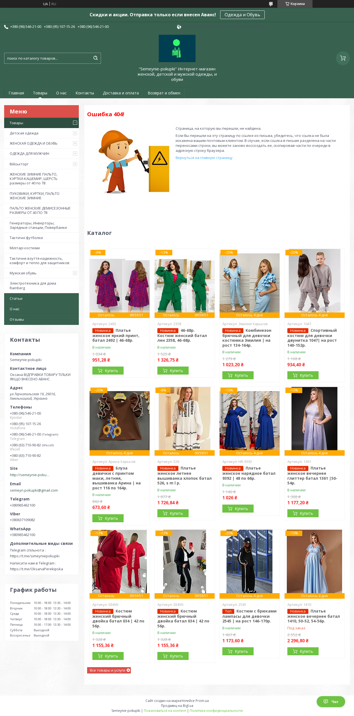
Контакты (85, 93)
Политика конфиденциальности (216, 710)
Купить (111, 370)
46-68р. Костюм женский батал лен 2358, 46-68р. (182, 335)
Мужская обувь (23, 273)
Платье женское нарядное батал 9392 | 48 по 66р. (248, 473)
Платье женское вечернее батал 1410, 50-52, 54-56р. (313, 616)
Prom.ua (202, 700)
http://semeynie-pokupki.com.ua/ (30, 474)
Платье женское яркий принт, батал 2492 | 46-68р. (115, 335)
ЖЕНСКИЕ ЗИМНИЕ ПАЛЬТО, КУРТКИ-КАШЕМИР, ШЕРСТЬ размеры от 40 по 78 (34, 179)
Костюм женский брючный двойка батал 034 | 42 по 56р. (118, 618)
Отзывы (17, 319)
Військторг (19, 163)
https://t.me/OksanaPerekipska (36, 568)
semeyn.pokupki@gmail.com (34, 490)
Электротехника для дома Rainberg (33, 285)
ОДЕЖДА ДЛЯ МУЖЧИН (29, 153)
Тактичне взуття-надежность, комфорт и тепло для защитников (39, 260)
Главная (16, 93)
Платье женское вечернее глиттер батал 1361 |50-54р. (312, 475)
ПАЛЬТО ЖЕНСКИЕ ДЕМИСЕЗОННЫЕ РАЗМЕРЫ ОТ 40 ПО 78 (40, 210)
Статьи (16, 298)
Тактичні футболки (26, 237)
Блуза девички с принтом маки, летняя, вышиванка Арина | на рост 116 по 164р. (116, 477)
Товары (40, 93)
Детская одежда (24, 133)
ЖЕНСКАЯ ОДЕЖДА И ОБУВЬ (34, 143)
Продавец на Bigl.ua (177, 705)
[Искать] (95, 58)
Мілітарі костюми (25, 247)
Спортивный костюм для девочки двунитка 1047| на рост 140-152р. (312, 338)
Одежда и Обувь (242, 15)
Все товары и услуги (107, 670)
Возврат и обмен (164, 93)
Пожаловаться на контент (165, 710)
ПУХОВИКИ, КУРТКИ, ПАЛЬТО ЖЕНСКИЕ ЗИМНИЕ (34, 195)
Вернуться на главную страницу (204, 157)
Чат (335, 701)
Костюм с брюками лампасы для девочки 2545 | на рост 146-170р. (249, 616)
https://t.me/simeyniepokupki (34, 555)
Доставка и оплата (121, 93)
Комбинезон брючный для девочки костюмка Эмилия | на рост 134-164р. (246, 338)
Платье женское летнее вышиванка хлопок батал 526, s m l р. (184, 475)
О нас (61, 93)
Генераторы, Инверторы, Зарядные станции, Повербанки (38, 225)
